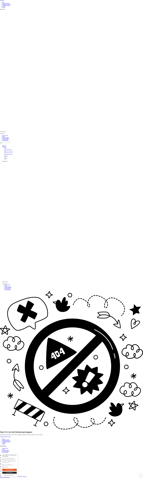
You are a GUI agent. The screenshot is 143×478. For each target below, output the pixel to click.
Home (3, 2)
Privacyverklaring (19, 476)
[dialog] (9, 465)
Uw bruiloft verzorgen (6, 5)
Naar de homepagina (3, 436)
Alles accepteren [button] (9, 469)
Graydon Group (5, 135)
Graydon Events (5, 139)
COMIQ (3, 6)
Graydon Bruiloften (5, 138)
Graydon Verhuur (5, 140)
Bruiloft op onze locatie (6, 4)
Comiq (3, 136)
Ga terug (9, 436)
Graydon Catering (5, 137)
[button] (9, 475)
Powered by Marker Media (4, 477)
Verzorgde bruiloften (5, 3)
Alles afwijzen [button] (9, 472)
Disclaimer (25, 476)
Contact (3, 7)
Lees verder (9, 462)
